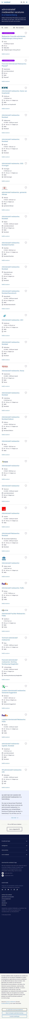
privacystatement (6, 898)
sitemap (4, 905)
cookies (4, 900)
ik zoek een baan (6, 841)
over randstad (5, 854)
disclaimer (4, 902)
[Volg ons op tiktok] (18, 889)
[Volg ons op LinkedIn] (3, 889)
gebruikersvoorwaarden (8, 896)
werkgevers (5, 845)
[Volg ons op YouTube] (9, 889)
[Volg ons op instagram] (15, 889)
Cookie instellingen (14, 1016)
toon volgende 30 (14, 829)
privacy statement (10, 1001)
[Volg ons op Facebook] (6, 889)
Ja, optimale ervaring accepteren (14, 1009)
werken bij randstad (7, 894)
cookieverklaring (5, 1003)
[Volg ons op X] (12, 889)
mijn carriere (5, 850)
